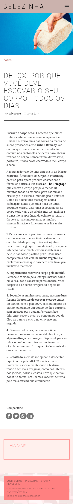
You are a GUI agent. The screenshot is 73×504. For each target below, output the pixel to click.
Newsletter (14, 484)
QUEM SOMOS (14, 481)
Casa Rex (51, 488)
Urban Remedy (47, 145)
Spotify (46, 481)
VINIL (24, 491)
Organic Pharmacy (50, 176)
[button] (67, 6)
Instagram (31, 481)
